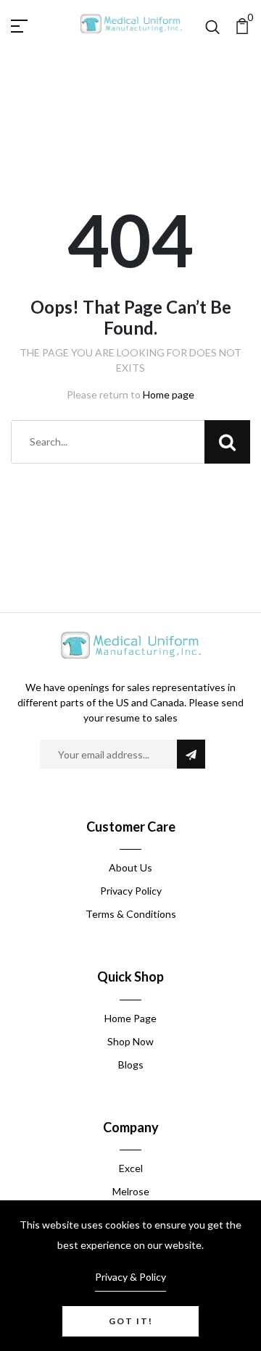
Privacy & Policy (130, 1277)
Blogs (131, 1064)
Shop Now (130, 1041)
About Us (130, 867)
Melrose (130, 1191)
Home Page (130, 1018)
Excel (131, 1168)
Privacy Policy (131, 890)
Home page (168, 394)
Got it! (131, 1321)
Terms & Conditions (131, 914)
